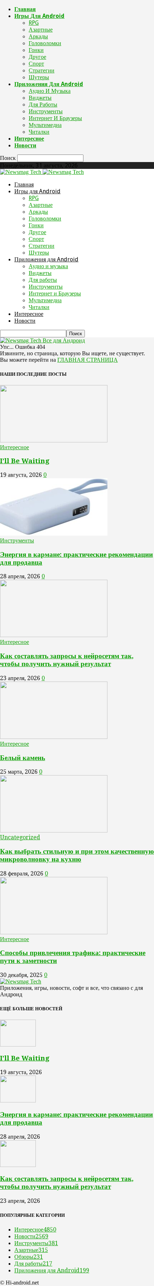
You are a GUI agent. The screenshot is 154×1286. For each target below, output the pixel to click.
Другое (37, 56)
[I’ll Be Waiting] (53, 440)
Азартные (41, 29)
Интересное (29, 138)
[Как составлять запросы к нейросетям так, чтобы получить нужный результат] (53, 635)
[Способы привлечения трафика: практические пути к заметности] (53, 932)
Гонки (36, 50)
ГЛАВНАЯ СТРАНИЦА (87, 360)
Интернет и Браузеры (55, 118)
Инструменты (46, 111)
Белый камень (22, 757)
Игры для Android (39, 16)
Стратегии (41, 70)
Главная (25, 9)
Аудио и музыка (50, 90)
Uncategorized (20, 837)
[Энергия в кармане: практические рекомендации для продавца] (53, 534)
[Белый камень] (53, 737)
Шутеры (39, 77)
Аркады (38, 36)
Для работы (43, 104)
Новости (25, 145)
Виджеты (40, 97)
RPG (34, 22)
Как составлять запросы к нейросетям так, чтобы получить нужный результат (67, 660)
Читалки (39, 131)
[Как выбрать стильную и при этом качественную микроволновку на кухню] (53, 830)
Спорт (36, 63)
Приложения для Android (48, 84)
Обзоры (28, 1256)
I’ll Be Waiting (24, 461)
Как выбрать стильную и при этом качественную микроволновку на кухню (77, 855)
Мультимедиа (45, 125)
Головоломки (45, 43)
